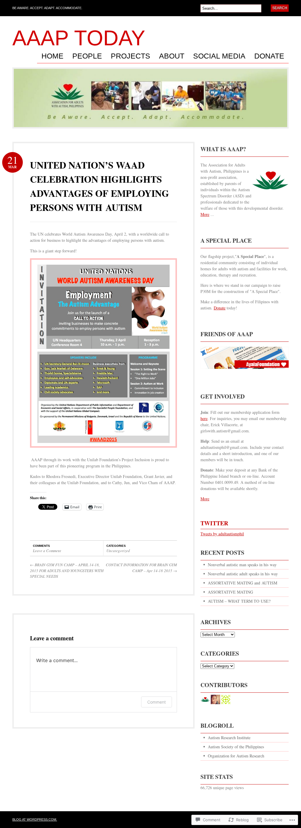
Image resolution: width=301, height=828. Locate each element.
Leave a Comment (47, 550)
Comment (156, 701)
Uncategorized (118, 550)
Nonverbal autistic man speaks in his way (242, 564)
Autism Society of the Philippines (236, 746)
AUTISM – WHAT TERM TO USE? (239, 601)
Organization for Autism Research (236, 756)
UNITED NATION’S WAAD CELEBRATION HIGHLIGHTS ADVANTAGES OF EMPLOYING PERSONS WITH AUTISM (99, 186)
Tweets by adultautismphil (222, 534)
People (87, 56)
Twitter (214, 523)
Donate (269, 56)
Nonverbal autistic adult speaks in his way (243, 574)
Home (52, 56)
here (204, 418)
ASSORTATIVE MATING (230, 592)
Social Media (219, 56)
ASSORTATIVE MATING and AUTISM (242, 583)
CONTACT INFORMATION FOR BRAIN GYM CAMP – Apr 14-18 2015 (141, 567)
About (171, 56)
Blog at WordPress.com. (34, 819)
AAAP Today (78, 38)
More (204, 214)
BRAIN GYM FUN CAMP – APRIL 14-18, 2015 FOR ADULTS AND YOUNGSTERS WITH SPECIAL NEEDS (66, 570)
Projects (130, 56)
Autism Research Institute (229, 737)
